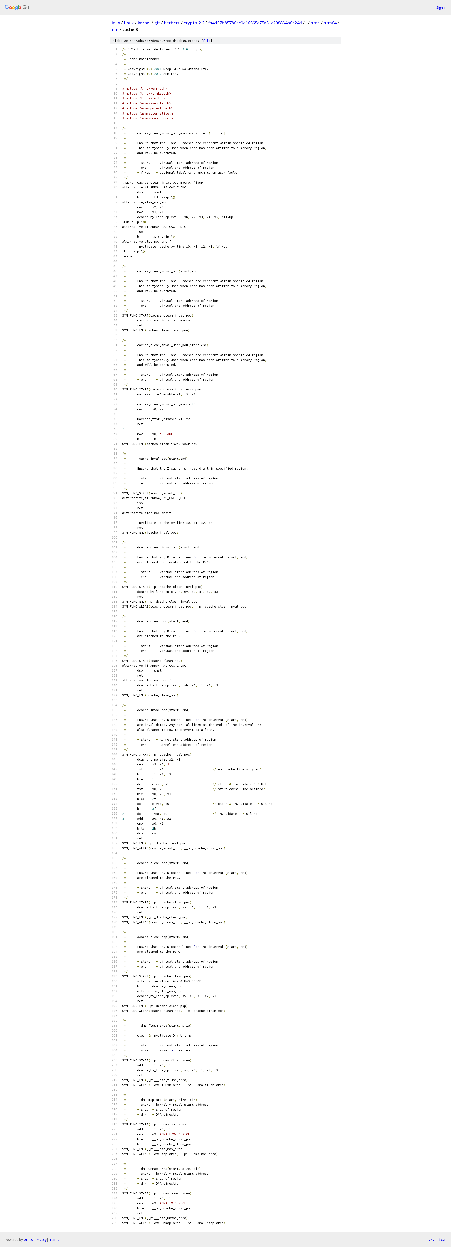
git (157, 23)
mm (114, 29)
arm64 (330, 23)
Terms (54, 1239)
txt (431, 1239)
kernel (144, 23)
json (442, 1239)
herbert (172, 23)
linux (115, 23)
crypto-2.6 (194, 23)
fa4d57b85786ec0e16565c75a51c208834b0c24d (255, 23)
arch (315, 23)
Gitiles (28, 1239)
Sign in (441, 7)
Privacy (41, 1239)
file (206, 41)
